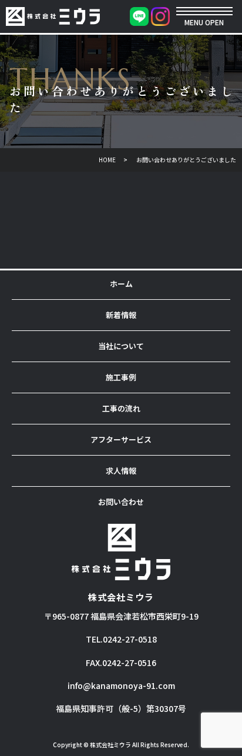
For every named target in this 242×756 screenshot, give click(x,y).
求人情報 (121, 470)
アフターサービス (121, 439)
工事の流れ (121, 408)
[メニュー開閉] (204, 11)
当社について (121, 346)
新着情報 (121, 314)
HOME (107, 159)
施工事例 (121, 377)
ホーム (121, 283)
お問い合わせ (121, 501)
